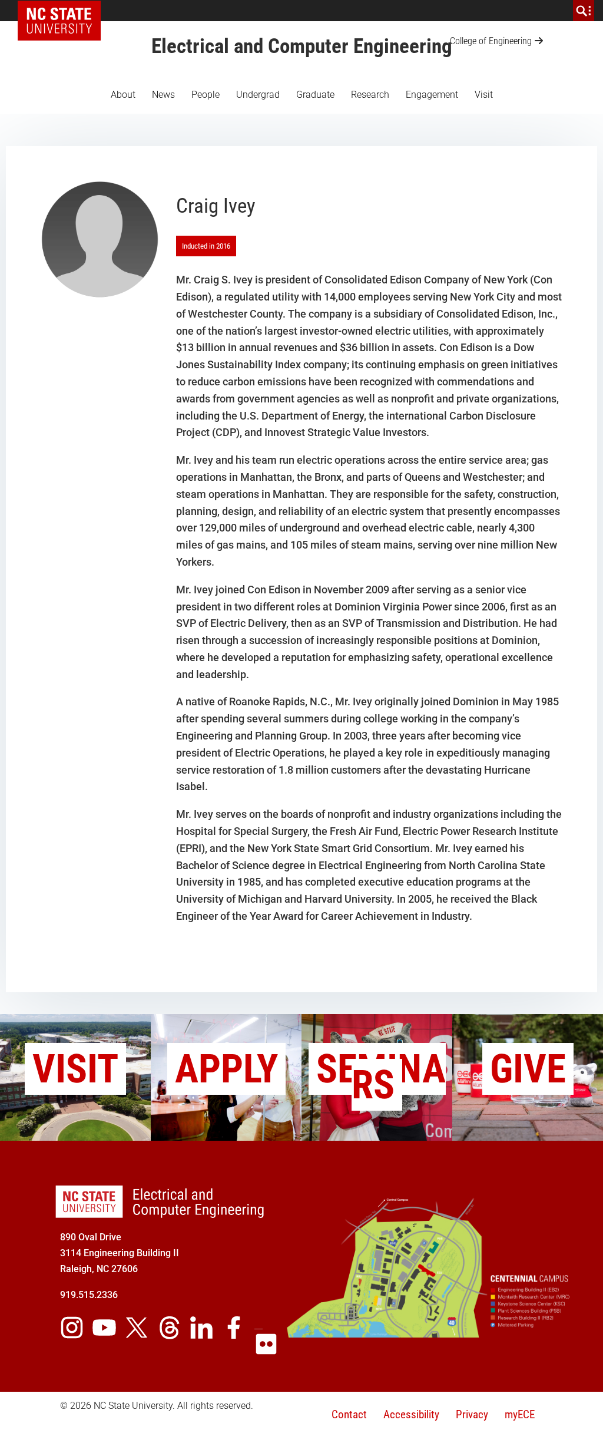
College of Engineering (491, 41)
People (205, 94)
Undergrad (258, 94)
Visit (484, 94)
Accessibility (411, 1414)
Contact (349, 1414)
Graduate (315, 94)
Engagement (432, 94)
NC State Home (63, 10)
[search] (583, 10)
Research (370, 94)
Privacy (472, 1414)
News (163, 94)
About (123, 94)
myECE (520, 1414)
